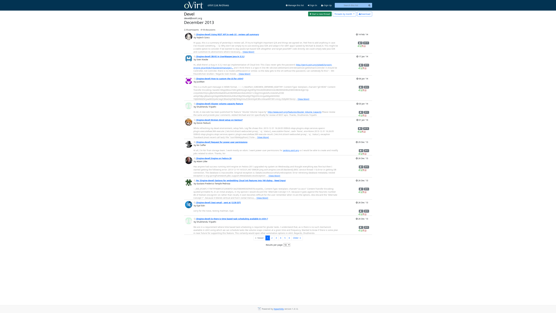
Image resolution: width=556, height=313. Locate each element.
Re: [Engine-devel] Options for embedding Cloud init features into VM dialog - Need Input (241, 180)
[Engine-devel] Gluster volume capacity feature (219, 103)
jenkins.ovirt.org (291, 150)
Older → (297, 237)
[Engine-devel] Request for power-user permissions (221, 142)
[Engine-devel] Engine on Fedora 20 (214, 158)
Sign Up (327, 5)
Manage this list (296, 5)
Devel (189, 14)
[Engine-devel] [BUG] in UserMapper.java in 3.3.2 (220, 56)
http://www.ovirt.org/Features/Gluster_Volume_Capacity (294, 112)
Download (365, 14)
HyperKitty (279, 308)
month (343, 14)
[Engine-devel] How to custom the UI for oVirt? (219, 78)
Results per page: (274, 244)
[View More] (248, 51)
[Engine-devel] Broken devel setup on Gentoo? (219, 120)
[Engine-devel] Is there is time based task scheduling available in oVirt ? (232, 218)
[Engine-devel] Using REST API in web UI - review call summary (227, 34)
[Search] (369, 5)
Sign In (313, 5)
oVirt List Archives (218, 5)
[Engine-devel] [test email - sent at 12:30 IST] (218, 202)
